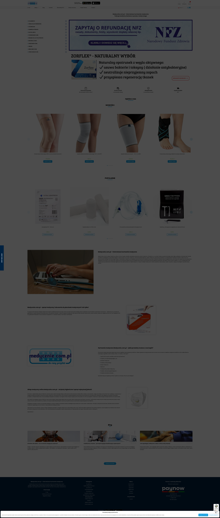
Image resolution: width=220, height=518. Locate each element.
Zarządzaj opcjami (213, 515)
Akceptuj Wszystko (203, 515)
